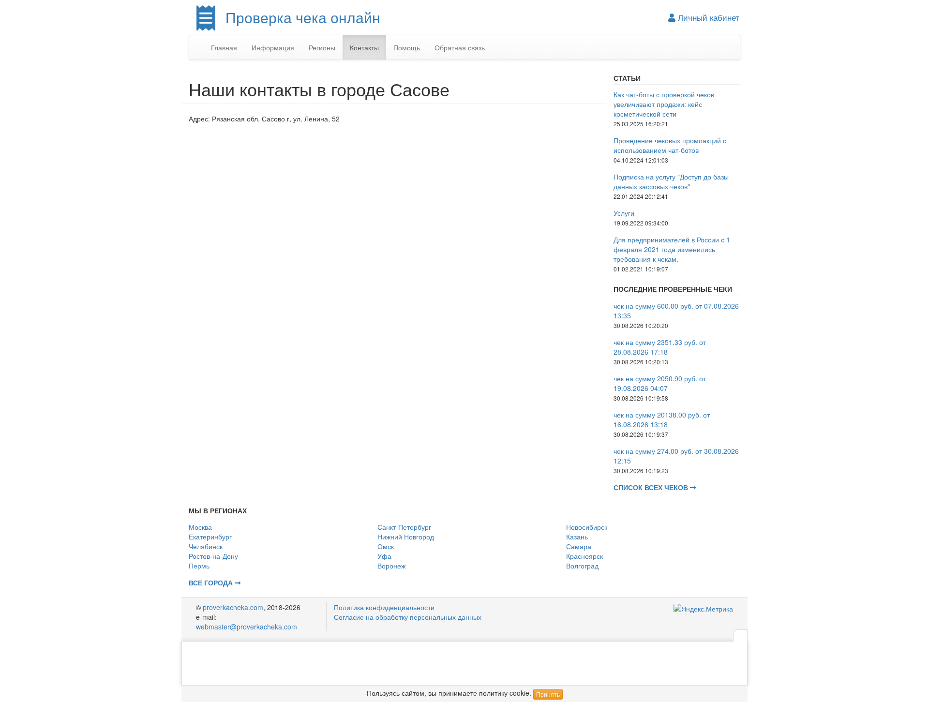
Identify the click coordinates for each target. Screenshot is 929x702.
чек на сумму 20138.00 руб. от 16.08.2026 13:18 (662, 419)
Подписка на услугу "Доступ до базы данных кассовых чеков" (671, 181)
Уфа (384, 556)
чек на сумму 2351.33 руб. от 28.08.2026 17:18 (660, 347)
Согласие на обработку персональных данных (407, 617)
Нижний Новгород (405, 536)
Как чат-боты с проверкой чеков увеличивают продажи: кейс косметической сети (664, 104)
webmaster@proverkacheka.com (246, 626)
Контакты (364, 47)
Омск (385, 546)
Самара (578, 546)
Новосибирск (586, 527)
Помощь (406, 47)
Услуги (624, 213)
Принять (548, 694)
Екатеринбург (210, 536)
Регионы (322, 47)
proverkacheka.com (233, 607)
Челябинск (206, 546)
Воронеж (391, 565)
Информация (273, 47)
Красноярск (584, 556)
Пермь (199, 565)
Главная (224, 47)
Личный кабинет (707, 17)
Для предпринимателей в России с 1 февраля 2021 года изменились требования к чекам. (672, 249)
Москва (200, 527)
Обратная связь (460, 47)
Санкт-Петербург (404, 527)
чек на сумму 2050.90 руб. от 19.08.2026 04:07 (660, 383)
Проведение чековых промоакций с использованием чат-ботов (670, 145)
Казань (577, 536)
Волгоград (582, 565)
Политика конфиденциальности (384, 607)
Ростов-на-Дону (213, 556)
